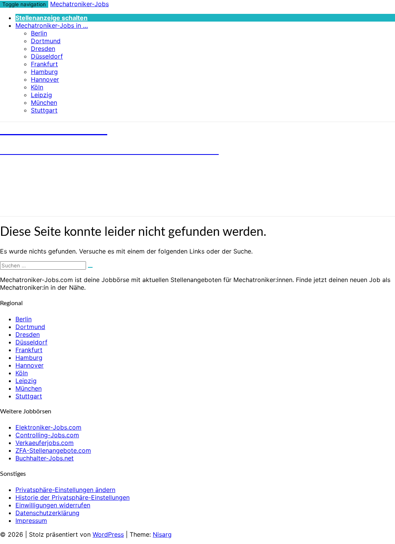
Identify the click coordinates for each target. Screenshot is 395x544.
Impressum (31, 520)
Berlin (39, 33)
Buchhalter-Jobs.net (44, 458)
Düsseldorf (47, 56)
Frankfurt (44, 64)
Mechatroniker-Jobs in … (51, 25)
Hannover (45, 79)
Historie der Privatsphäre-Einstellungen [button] (72, 497)
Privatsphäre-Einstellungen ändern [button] (65, 490)
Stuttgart (44, 110)
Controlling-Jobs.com (47, 435)
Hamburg (44, 72)
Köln (37, 87)
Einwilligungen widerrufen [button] (52, 505)
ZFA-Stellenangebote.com (53, 450)
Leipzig (41, 95)
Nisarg (162, 534)
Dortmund (46, 41)
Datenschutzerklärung (47, 513)
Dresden (43, 48)
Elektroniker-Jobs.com (48, 427)
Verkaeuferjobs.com (44, 443)
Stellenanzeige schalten (51, 18)
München (44, 102)
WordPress (108, 534)
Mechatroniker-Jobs (79, 4)
